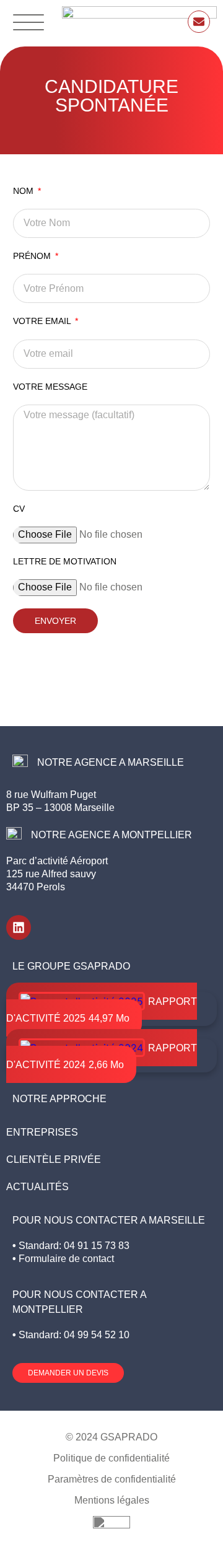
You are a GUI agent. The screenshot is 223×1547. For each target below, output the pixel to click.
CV (19, 509)
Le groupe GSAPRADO (71, 966)
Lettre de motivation (64, 561)
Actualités (37, 1186)
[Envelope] (199, 22)
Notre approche (59, 1098)
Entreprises (42, 1132)
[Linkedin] (18, 927)
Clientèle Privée (53, 1159)
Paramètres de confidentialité (112, 1479)
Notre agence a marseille (110, 762)
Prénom (33, 256)
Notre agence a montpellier (111, 835)
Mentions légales (111, 1500)
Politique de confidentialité (111, 1458)
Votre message (50, 387)
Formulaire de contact (66, 1258)
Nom (24, 191)
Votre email (43, 321)
